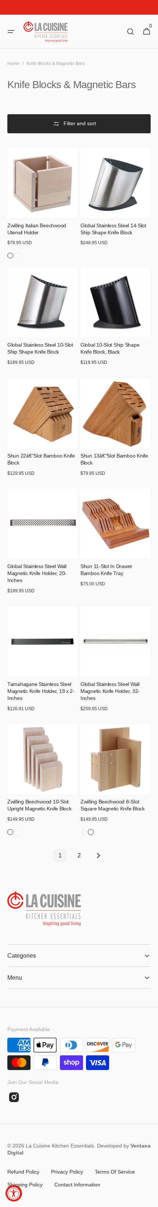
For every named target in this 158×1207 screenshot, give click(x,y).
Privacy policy (67, 1172)
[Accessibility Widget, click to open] (14, 1193)
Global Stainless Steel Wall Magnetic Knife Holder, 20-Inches (37, 573)
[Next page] (98, 855)
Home (13, 63)
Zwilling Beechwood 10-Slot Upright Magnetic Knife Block (39, 805)
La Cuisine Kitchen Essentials (60, 1146)
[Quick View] (23, 199)
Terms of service (115, 1172)
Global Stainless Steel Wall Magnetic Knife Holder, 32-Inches (110, 691)
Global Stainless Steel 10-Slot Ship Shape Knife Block (40, 348)
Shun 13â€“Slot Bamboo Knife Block (114, 459)
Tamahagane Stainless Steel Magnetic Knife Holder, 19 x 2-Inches (41, 691)
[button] (11, 32)
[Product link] (42, 203)
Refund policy (23, 1172)
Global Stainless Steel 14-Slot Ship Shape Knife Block (113, 229)
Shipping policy (25, 1185)
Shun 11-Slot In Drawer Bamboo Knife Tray (106, 570)
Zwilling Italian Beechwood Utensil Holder (36, 229)
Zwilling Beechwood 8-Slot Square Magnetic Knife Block (112, 805)
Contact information (77, 1185)
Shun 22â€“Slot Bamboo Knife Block (41, 459)
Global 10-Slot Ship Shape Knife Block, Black (109, 348)
